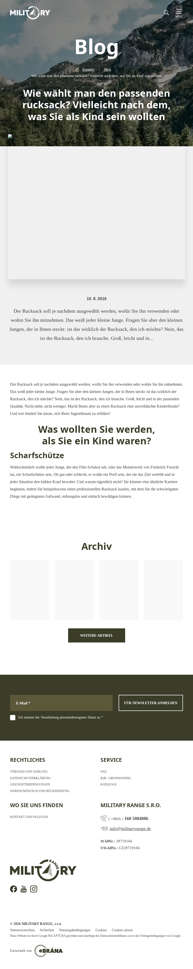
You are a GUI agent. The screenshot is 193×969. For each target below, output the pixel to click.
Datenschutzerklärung (30, 778)
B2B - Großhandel (116, 778)
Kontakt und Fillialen (29, 817)
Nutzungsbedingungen (74, 930)
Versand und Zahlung (29, 771)
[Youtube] (23, 888)
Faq (104, 771)
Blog (107, 69)
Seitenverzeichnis (22, 930)
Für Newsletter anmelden (150, 703)
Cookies (101, 930)
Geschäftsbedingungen (30, 784)
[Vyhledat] (166, 12)
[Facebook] (13, 888)
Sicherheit (47, 930)
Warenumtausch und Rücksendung (40, 791)
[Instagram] (33, 888)
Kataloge (109, 784)
